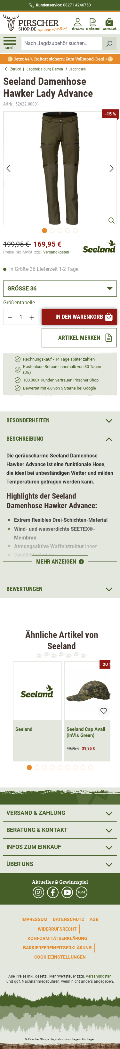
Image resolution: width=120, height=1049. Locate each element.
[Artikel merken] (103, 710)
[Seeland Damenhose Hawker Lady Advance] (60, 168)
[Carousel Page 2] (37, 767)
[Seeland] (100, 246)
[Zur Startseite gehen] (31, 23)
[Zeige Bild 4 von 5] (67, 230)
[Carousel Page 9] (90, 767)
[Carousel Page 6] (67, 767)
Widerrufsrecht (57, 929)
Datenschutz (68, 919)
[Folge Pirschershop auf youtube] (67, 892)
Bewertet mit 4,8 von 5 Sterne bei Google (59, 388)
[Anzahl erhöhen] (32, 317)
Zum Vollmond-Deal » (87, 59)
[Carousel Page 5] (60, 767)
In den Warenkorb (79, 316)
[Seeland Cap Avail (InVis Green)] (89, 691)
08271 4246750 (63, 5)
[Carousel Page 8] (83, 767)
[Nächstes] (111, 168)
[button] (60, 439)
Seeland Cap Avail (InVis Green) (86, 732)
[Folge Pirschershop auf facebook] (53, 892)
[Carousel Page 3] (44, 767)
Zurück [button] (16, 69)
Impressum (34, 919)
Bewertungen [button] (24, 588)
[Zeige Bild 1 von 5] (44, 230)
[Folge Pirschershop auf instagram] (38, 892)
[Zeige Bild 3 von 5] (59, 230)
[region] (60, 174)
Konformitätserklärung (57, 938)
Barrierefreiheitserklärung (57, 947)
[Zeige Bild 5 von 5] (75, 230)
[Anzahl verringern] (10, 317)
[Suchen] (109, 43)
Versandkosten (56, 252)
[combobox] (61, 43)
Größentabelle (19, 302)
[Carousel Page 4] (52, 767)
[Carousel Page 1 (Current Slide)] (29, 767)
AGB (94, 919)
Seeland (23, 729)
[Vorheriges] (8, 168)
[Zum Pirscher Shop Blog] (81, 892)
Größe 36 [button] (21, 288)
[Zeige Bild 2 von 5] (52, 230)
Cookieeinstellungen (60, 957)
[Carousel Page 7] (75, 767)
